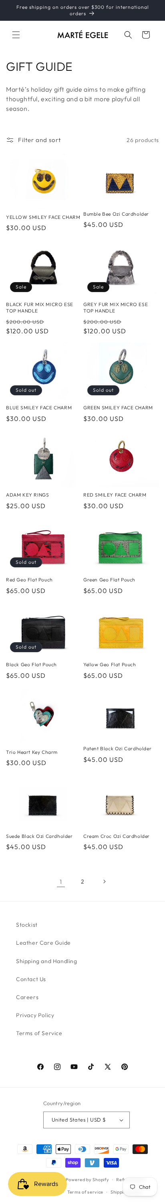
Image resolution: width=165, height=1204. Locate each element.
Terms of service (85, 1192)
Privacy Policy (35, 1015)
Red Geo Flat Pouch (29, 580)
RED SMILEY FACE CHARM (115, 495)
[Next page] (104, 881)
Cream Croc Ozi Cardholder (116, 836)
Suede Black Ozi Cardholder (39, 836)
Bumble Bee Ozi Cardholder (116, 214)
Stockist (27, 924)
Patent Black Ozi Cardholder (117, 748)
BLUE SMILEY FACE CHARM (39, 408)
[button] (16, 35)
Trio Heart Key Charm (32, 752)
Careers (27, 997)
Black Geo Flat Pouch (31, 664)
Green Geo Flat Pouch (109, 580)
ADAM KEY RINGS (27, 495)
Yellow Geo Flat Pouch (109, 664)
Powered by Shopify (87, 1179)
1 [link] (61, 881)
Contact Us (31, 979)
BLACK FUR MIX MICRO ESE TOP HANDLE (39, 307)
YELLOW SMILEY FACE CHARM (43, 217)
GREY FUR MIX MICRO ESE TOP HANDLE (115, 307)
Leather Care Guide (43, 942)
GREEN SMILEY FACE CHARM (118, 408)
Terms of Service (39, 1033)
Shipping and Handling (46, 961)
